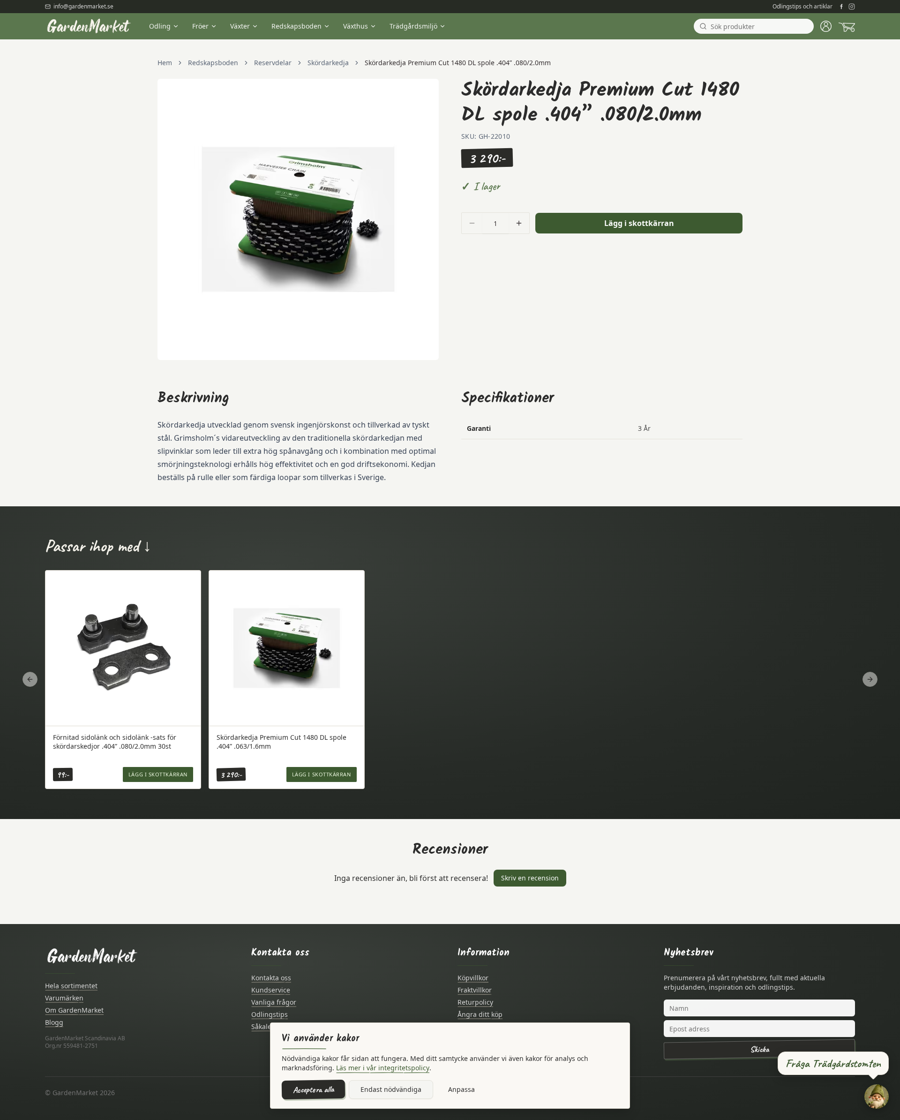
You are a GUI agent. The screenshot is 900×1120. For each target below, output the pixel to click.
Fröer (200, 26)
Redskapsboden (296, 26)
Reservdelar (273, 62)
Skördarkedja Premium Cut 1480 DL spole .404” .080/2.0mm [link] (458, 62)
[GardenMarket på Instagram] (851, 6)
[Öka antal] (519, 223)
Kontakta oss (271, 977)
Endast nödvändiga (390, 1089)
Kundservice (270, 989)
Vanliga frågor (273, 1002)
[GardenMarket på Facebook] (841, 6)
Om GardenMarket (74, 1010)
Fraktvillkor (475, 989)
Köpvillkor (473, 977)
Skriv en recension (530, 877)
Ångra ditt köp (480, 1014)
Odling (160, 26)
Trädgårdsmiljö (413, 26)
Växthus (355, 26)
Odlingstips (269, 1014)
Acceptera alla (313, 1089)
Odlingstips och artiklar (802, 6)
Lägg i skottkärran (639, 223)
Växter (240, 26)
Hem (165, 62)
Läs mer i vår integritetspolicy (382, 1067)
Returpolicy (475, 1002)
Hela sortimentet (71, 985)
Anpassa (461, 1089)
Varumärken (64, 997)
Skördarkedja (328, 62)
